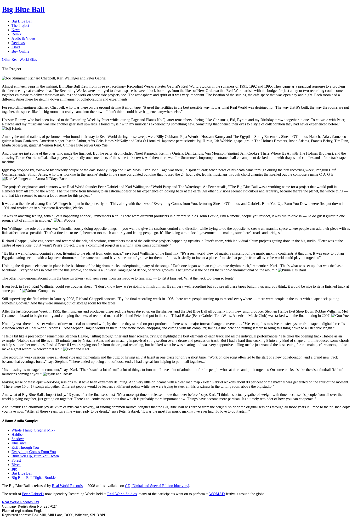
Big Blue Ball (21, 473)
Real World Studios (122, 494)
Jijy (14, 469)
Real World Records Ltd (20, 502)
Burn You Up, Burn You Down (35, 456)
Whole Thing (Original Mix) (33, 430)
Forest (16, 460)
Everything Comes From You (33, 452)
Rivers (16, 465)
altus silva (18, 443)
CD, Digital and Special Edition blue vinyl (157, 486)
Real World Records (67, 486)
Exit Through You (25, 447)
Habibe (17, 434)
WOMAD (217, 494)
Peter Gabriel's (33, 494)
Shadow (17, 439)
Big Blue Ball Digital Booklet (34, 478)
